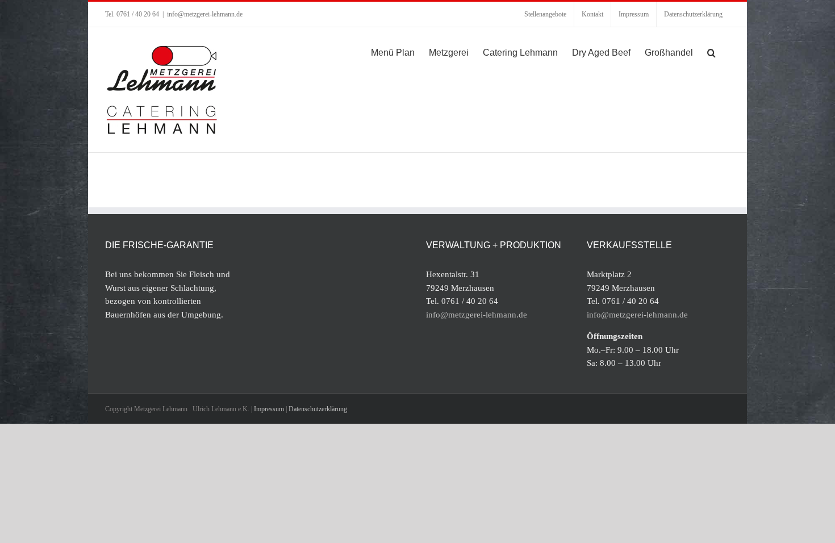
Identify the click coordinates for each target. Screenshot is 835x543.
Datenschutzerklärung (318, 409)
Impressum (269, 409)
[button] (711, 51)
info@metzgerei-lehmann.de (205, 14)
